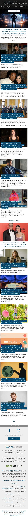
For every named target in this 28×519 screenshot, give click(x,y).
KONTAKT (14, 482)
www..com (14, 495)
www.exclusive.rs (20, 499)
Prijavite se (14, 438)
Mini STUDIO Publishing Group (17, 513)
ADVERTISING (12, 479)
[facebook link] (9, 429)
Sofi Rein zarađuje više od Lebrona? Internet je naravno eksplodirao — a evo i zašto (12, 144)
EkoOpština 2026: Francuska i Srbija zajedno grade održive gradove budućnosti (12, 115)
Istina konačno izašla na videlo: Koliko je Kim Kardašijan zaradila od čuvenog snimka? (13, 86)
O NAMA (4, 479)
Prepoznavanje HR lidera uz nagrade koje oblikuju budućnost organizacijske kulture (14, 291)
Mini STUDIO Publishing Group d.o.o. (11, 469)
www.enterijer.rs (18, 501)
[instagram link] (18, 430)
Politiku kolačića (5, 7)
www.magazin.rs (19, 497)
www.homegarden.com (13, 503)
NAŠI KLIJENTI (21, 479)
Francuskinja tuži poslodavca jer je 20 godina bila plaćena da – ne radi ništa (13, 265)
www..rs (18, 493)
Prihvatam (14, 11)
